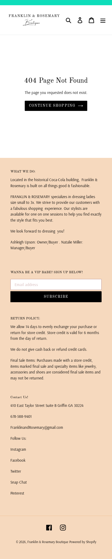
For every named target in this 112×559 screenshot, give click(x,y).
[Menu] (103, 20)
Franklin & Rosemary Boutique (47, 542)
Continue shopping (52, 106)
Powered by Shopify (82, 542)
